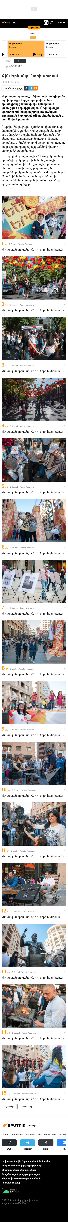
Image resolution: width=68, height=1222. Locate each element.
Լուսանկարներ (25, 1106)
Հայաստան (17, 1134)
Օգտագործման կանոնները (36, 1161)
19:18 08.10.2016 (10, 81)
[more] (64, 244)
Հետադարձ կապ (11, 1182)
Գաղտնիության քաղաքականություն (21, 1174)
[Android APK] (11, 1191)
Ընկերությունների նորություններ (19, 1169)
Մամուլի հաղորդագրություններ (25, 1165)
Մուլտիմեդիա (9, 1106)
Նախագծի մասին (11, 1161)
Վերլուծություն (47, 1134)
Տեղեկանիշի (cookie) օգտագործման (21, 1178)
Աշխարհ (30, 1134)
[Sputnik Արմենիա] (9, 23)
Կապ (4, 1165)
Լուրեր (12, 46)
